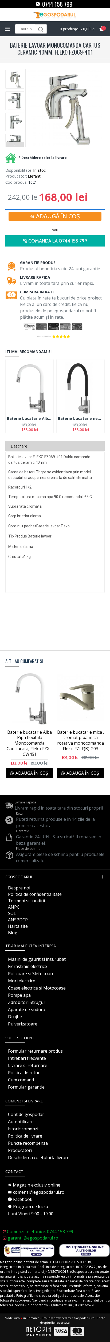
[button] (14, 71)
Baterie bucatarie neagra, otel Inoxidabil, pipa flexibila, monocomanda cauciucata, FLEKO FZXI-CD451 (80, 418)
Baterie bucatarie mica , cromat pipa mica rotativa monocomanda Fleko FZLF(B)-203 (80, 740)
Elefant (34, 176)
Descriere (19, 446)
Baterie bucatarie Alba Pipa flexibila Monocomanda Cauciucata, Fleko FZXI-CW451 (29, 418)
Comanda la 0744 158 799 (57, 241)
